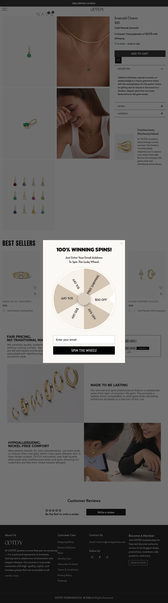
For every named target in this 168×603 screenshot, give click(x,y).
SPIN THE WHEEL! (84, 350)
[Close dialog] (122, 243)
